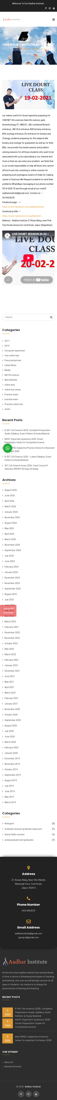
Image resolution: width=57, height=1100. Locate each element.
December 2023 (12, 577)
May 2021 (9, 682)
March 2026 (10, 506)
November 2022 (12, 638)
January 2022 (11, 665)
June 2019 (10, 791)
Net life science (12, 375)
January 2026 (11, 512)
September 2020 (13, 720)
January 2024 (11, 572)
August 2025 (11, 523)
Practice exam (11, 394)
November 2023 (12, 583)
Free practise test (13, 360)
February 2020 (11, 747)
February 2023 (11, 627)
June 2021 (10, 676)
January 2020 (11, 753)
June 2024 (10, 561)
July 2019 (9, 786)
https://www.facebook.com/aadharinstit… (22, 216)
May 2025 (9, 528)
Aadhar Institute (33, 1086)
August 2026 (11, 490)
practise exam (11, 399)
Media (7, 370)
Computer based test (15, 350)
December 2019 (12, 758)
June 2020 (10, 736)
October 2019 (11, 769)
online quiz (10, 385)
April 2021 (9, 687)
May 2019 (9, 797)
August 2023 (11, 594)
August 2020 (11, 725)
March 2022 (10, 654)
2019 (7, 346)
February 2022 (11, 660)
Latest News (28, 39)
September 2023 (13, 588)
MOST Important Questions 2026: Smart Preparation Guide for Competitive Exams (32, 1023)
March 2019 (10, 802)
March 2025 (10, 539)
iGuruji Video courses (14, 834)
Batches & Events (12, 1066)
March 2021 (10, 693)
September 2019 (13, 775)
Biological (9, 823)
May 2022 (9, 649)
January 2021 (11, 703)
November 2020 (12, 709)
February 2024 (11, 567)
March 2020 (10, 742)
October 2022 (11, 643)
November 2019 (12, 764)
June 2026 (10, 495)
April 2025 (9, 534)
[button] (7, 448)
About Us (8, 1062)
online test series (13, 389)
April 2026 (9, 501)
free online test (12, 355)
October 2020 (11, 714)
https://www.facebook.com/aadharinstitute (23, 207)
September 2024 (13, 550)
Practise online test (14, 404)
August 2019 (11, 780)
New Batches (11, 380)
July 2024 (9, 556)
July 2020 (9, 731)
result (7, 409)
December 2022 (12, 632)
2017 (7, 341)
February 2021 (11, 698)
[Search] (51, 317)
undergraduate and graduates (19, 840)
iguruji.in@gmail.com (28, 937)
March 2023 (10, 621)
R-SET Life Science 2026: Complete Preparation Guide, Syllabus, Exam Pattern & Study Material (33, 1012)
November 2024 (12, 545)
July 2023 (9, 599)
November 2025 (12, 517)
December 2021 (12, 671)
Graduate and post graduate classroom (23, 829)
